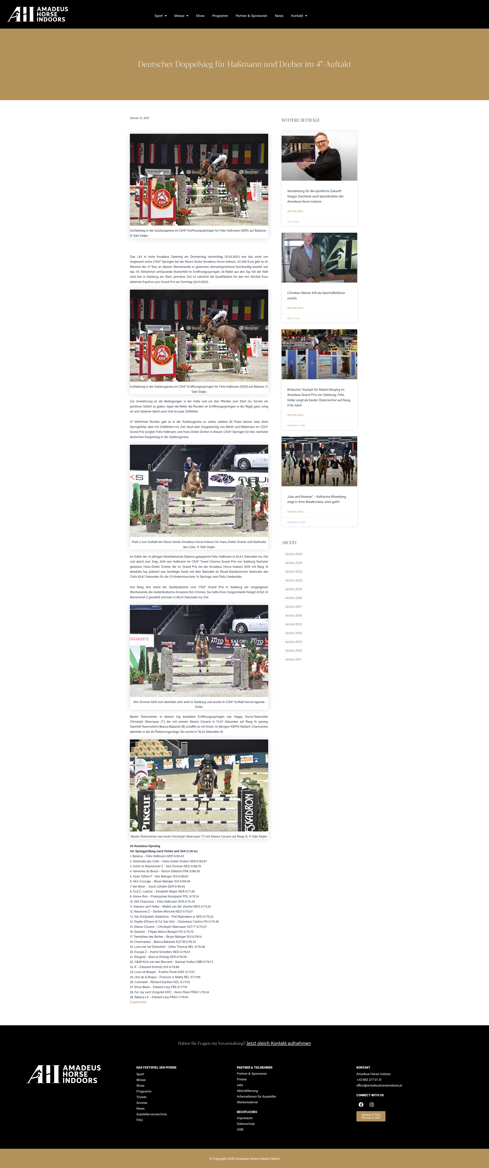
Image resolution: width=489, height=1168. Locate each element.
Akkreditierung (247, 1090)
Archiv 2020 (294, 580)
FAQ (139, 1120)
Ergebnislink (138, 1002)
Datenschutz (246, 1123)
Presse (242, 1079)
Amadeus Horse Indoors (373, 1074)
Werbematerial (247, 1102)
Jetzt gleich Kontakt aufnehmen (278, 1043)
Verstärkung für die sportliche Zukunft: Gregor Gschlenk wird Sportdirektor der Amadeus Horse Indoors (315, 196)
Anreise (141, 1102)
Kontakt (297, 15)
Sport (159, 15)
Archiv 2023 (293, 571)
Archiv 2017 (293, 606)
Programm (220, 15)
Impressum (245, 1118)
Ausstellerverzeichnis (151, 1114)
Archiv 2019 (293, 589)
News (279, 15)
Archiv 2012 (293, 650)
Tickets (141, 1097)
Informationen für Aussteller (256, 1096)
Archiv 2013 (293, 642)
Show (200, 15)
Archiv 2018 (293, 598)
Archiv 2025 (293, 554)
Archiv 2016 (293, 615)
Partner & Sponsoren (251, 15)
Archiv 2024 (293, 563)
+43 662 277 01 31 (368, 1079)
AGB (240, 1129)
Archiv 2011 (293, 659)
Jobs (240, 1085)
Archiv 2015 (293, 624)
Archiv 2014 (293, 633)
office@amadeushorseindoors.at (379, 1085)
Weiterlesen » (295, 211)
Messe (179, 15)
